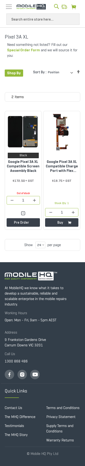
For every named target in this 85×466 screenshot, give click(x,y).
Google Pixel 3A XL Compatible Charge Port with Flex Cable (62, 166)
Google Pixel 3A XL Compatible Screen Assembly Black (23, 166)
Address (11, 332)
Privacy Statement (61, 416)
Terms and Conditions (63, 407)
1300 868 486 (16, 361)
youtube (35, 374)
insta (22, 374)
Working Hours (16, 313)
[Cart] (75, 6)
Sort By (39, 72)
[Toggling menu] (9, 7)
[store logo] (31, 6)
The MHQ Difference (20, 416)
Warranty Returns (60, 440)
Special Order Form (23, 50)
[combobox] (43, 19)
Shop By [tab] (14, 73)
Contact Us (13, 407)
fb (9, 374)
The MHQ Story (16, 434)
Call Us (10, 354)
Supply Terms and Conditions (59, 428)
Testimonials (14, 425)
